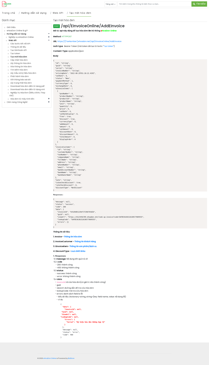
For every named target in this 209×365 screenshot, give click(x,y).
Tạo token (15, 53)
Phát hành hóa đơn (19, 76)
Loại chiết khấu (78, 251)
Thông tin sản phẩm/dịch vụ (83, 246)
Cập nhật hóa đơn (19, 60)
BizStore (71, 358)
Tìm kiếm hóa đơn (19, 69)
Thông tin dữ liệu (18, 47)
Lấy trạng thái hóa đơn (21, 82)
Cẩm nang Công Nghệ (17, 102)
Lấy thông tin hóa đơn (20, 63)
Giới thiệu (11, 27)
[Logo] (6, 4)
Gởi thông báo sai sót (20, 79)
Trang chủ (8, 12)
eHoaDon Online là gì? (17, 30)
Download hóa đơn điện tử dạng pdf (27, 86)
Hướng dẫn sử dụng (34, 12)
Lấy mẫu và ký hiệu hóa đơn (23, 73)
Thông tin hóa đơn (73, 236)
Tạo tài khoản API (18, 50)
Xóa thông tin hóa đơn (21, 66)
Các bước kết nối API (20, 43)
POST (56, 26)
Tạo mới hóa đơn (80, 12)
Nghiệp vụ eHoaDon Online (21, 37)
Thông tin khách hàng (85, 241)
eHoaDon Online (49, 358)
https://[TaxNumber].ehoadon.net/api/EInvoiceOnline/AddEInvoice (89, 41)
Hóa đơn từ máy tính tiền (22, 98)
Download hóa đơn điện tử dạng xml (27, 89)
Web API (58, 12)
